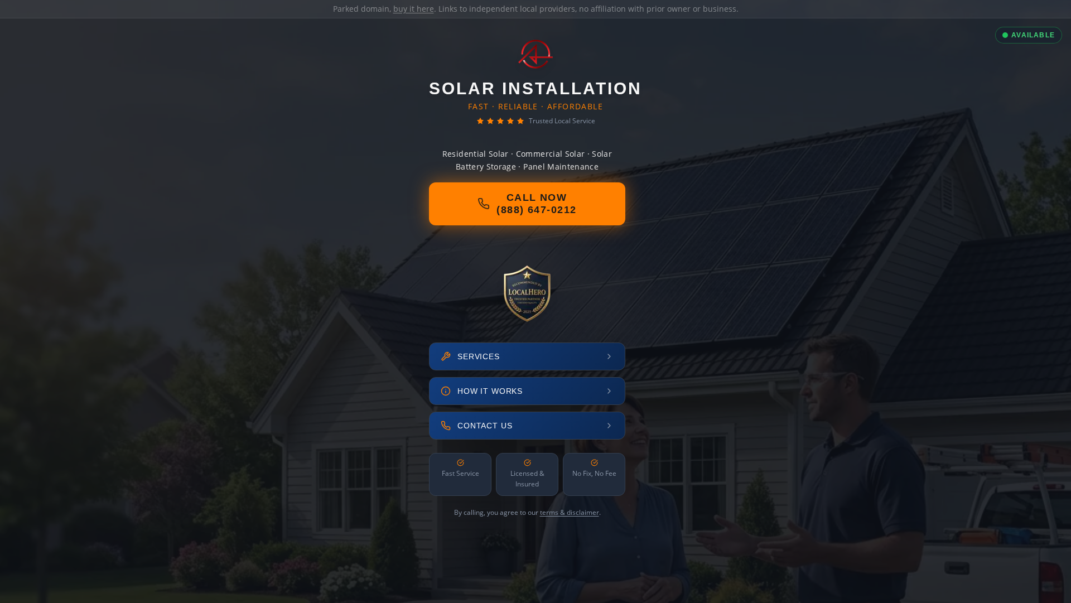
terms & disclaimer (569, 512)
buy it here (413, 8)
